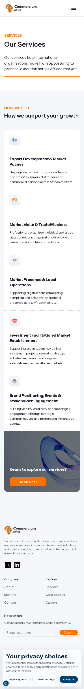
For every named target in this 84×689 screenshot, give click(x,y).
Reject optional (18, 679)
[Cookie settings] (6, 683)
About (8, 587)
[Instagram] (7, 565)
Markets (10, 595)
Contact (10, 603)
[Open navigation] (74, 8)
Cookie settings (45, 679)
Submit (68, 632)
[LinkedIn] (16, 565)
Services (52, 587)
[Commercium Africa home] (21, 8)
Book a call (28, 482)
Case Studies (55, 595)
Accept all (69, 679)
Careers (51, 603)
